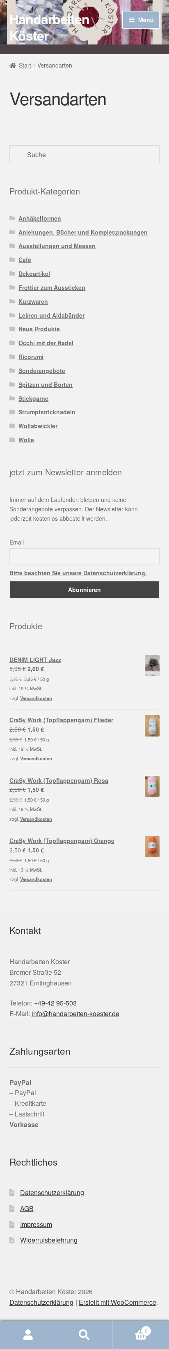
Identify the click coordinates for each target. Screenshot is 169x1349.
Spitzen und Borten (45, 384)
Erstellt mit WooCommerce (117, 1302)
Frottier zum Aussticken (51, 287)
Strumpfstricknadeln (46, 412)
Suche (84, 1335)
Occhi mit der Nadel (45, 343)
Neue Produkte (39, 329)
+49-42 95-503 (55, 1003)
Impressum (36, 1224)
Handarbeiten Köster (49, 27)
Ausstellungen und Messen (57, 246)
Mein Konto (28, 1335)
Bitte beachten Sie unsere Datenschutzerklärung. (78, 573)
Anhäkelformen (39, 218)
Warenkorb (130, 1328)
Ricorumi (30, 357)
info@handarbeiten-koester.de (75, 1013)
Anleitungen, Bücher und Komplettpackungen (83, 232)
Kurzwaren (33, 301)
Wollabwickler (37, 426)
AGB (27, 1208)
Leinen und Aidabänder (51, 315)
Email (16, 542)
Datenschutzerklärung (52, 1192)
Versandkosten (36, 698)
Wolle (26, 440)
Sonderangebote (41, 370)
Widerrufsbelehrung (49, 1240)
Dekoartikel (34, 273)
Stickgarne (33, 398)
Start (25, 65)
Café (24, 259)
